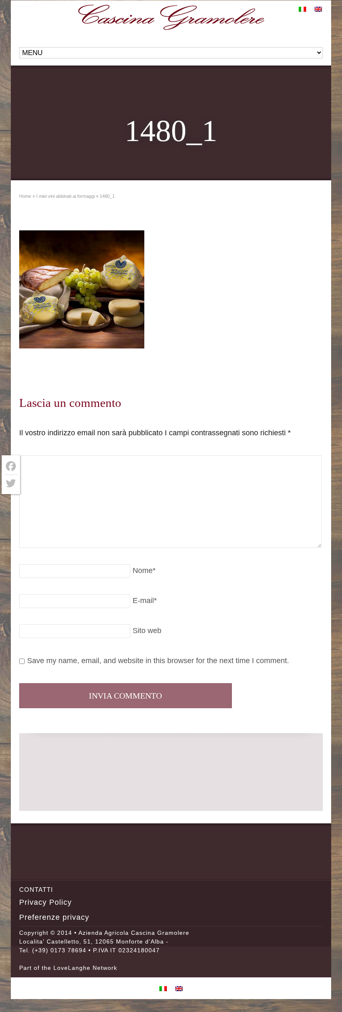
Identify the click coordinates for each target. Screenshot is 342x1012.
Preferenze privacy (54, 917)
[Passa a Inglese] (318, 9)
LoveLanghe (72, 967)
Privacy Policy (45, 902)
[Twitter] (11, 483)
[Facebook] (11, 466)
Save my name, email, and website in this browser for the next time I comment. (158, 660)
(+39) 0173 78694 (59, 950)
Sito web (147, 630)
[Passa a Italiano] (302, 9)
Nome (144, 570)
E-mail (145, 600)
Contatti (36, 889)
